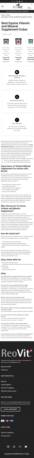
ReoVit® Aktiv (18, 58)
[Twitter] (14, 1)
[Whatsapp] (14, 447)
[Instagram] (17, 1)
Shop (8, 15)
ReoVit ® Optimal (6, 58)
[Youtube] (19, 1)
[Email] (20, 447)
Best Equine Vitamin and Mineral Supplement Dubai (6, 51)
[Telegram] (21, 1)
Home (3, 15)
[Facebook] (12, 1)
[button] (2, 6)
